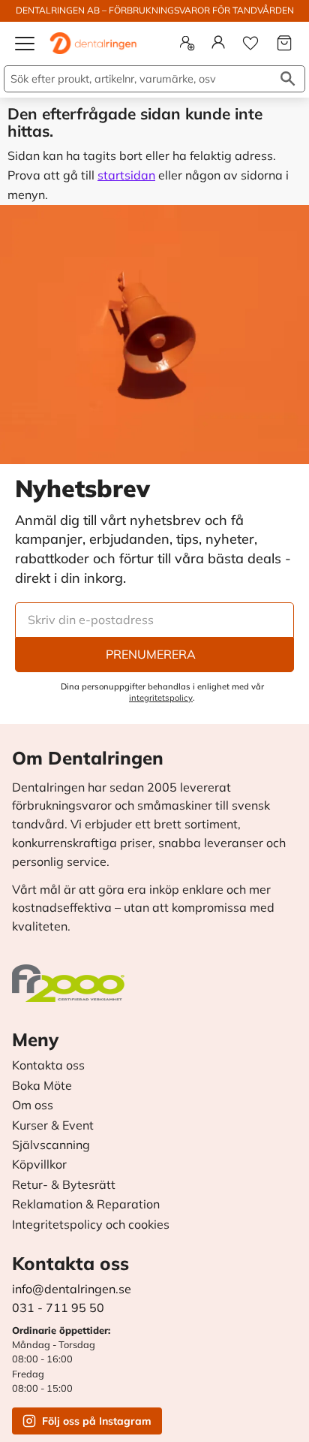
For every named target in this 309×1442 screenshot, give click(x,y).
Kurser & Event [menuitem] (53, 1126)
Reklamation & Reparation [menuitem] (86, 1204)
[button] (26, 50)
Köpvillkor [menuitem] (39, 1165)
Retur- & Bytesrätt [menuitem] (64, 1185)
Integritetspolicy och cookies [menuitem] (91, 1225)
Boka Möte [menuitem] (42, 1086)
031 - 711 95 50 (58, 1307)
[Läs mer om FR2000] (72, 975)
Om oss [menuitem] (32, 1105)
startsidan (126, 175)
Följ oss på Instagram (97, 1421)
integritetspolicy (161, 697)
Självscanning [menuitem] (51, 1145)
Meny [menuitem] (35, 1039)
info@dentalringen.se (71, 1288)
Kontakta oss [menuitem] (48, 1065)
